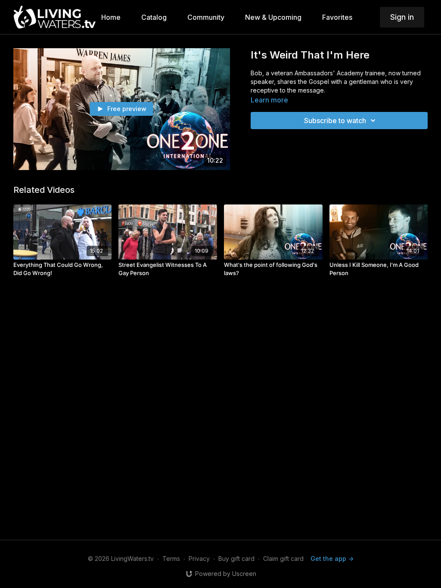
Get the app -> (332, 558)
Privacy (199, 558)
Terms (171, 558)
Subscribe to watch (335, 120)
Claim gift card (283, 558)
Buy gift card (236, 558)
